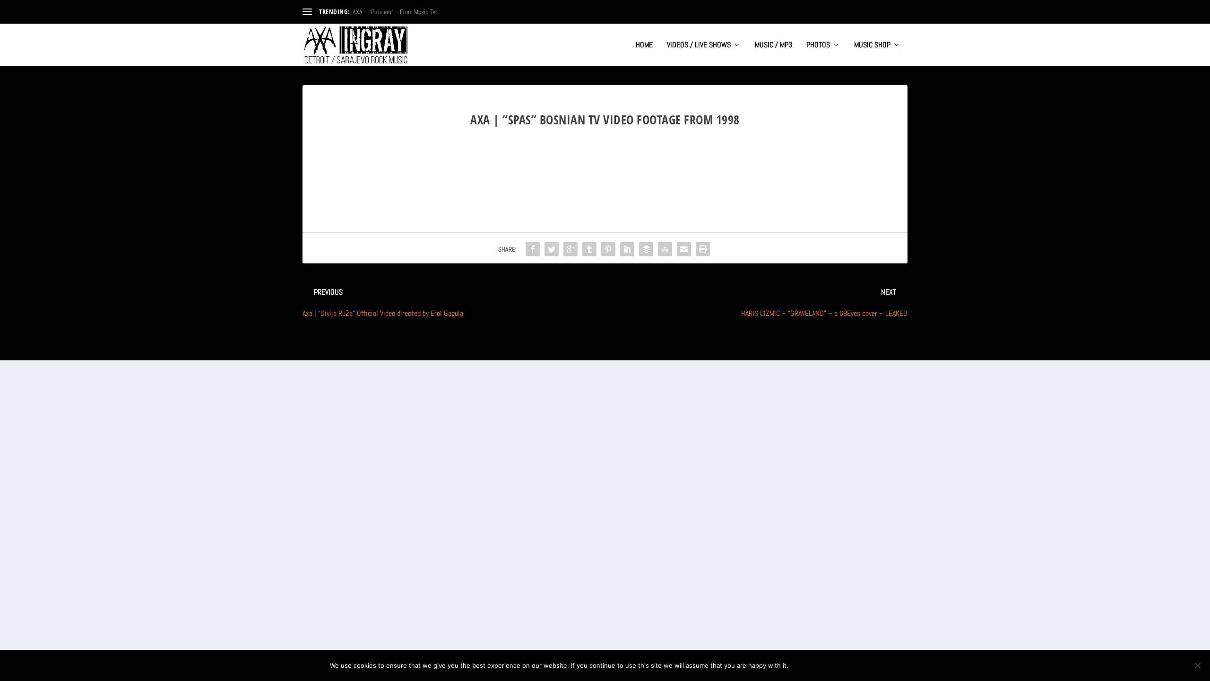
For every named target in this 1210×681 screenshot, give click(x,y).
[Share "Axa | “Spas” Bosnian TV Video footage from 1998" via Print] (702, 249)
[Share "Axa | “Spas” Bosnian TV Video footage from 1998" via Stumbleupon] (665, 249)
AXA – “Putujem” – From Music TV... (396, 12)
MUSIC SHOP (872, 45)
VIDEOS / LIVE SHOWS (699, 45)
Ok (803, 665)
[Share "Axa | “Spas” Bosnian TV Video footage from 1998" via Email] (683, 249)
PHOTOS (818, 45)
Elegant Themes (348, 349)
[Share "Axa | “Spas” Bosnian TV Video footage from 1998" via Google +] (570, 249)
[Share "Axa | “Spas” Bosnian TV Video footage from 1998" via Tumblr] (589, 249)
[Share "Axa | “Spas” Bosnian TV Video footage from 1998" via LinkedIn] (627, 249)
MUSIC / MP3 (773, 45)
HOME (644, 45)
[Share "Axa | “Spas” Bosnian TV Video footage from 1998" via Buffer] (646, 249)
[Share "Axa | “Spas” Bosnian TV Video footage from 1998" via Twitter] (551, 249)
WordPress (407, 349)
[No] (1197, 665)
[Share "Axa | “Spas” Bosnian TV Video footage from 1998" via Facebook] (532, 249)
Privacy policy (849, 665)
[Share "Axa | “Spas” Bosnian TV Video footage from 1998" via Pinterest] (608, 249)
